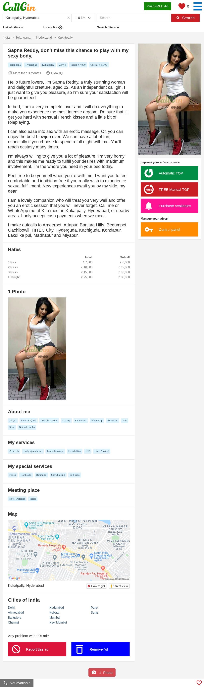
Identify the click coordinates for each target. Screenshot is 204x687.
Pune (94, 607)
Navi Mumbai (58, 622)
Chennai (13, 622)
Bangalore (14, 617)
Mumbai (54, 617)
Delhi (11, 607)
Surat (94, 612)
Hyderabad (56, 607)
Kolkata (54, 612)
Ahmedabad (16, 612)
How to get (96, 586)
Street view (119, 586)
